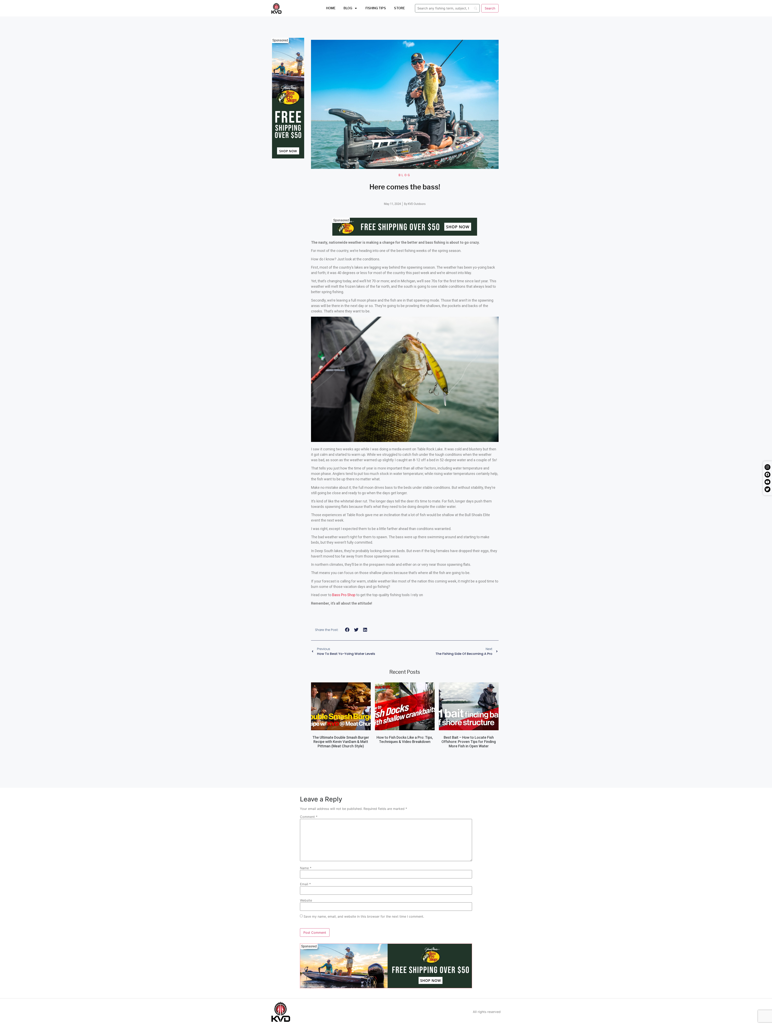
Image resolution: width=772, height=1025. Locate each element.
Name (305, 868)
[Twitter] (767, 489)
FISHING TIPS (375, 8)
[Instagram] (767, 467)
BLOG (348, 8)
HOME (331, 8)
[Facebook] (767, 475)
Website (306, 900)
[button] (347, 630)
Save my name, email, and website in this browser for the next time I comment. (364, 916)
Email (305, 884)
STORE (399, 8)
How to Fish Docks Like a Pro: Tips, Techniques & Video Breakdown (405, 739)
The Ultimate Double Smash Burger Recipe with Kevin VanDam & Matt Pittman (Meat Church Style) (340, 741)
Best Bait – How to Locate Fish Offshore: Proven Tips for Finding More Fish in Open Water (468, 741)
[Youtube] (767, 482)
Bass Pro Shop (343, 595)
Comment (308, 816)
